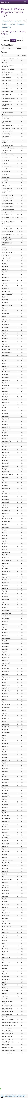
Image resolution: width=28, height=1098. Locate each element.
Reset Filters (20, 40)
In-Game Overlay (11, 1096)
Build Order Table (6, 27)
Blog (2, 1095)
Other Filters (5, 40)
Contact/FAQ (11, 1095)
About (5, 1095)
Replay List (18, 21)
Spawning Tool (5, 2)
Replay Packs (19, 1096)
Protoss (19, 38)
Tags (24, 21)
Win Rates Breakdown (7, 21)
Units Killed (12, 24)
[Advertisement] (14, 1074)
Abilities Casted (21, 24)
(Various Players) (6, 38)
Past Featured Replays (20, 1095)
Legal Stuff (3, 1096)
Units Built (4, 24)
